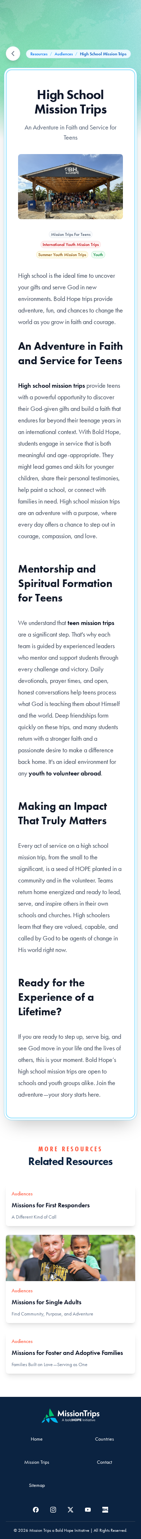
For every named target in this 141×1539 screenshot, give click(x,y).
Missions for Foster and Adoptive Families (67, 1352)
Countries (104, 1439)
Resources (38, 54)
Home (37, 1439)
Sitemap (37, 1485)
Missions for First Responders (51, 1205)
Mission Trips (36, 1462)
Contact (104, 1462)
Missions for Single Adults (46, 1302)
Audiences (64, 54)
